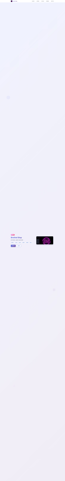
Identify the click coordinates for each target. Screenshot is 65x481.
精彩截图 (47, 1)
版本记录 (43, 1)
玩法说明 (33, 1)
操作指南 (38, 1)
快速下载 (52, 1)
